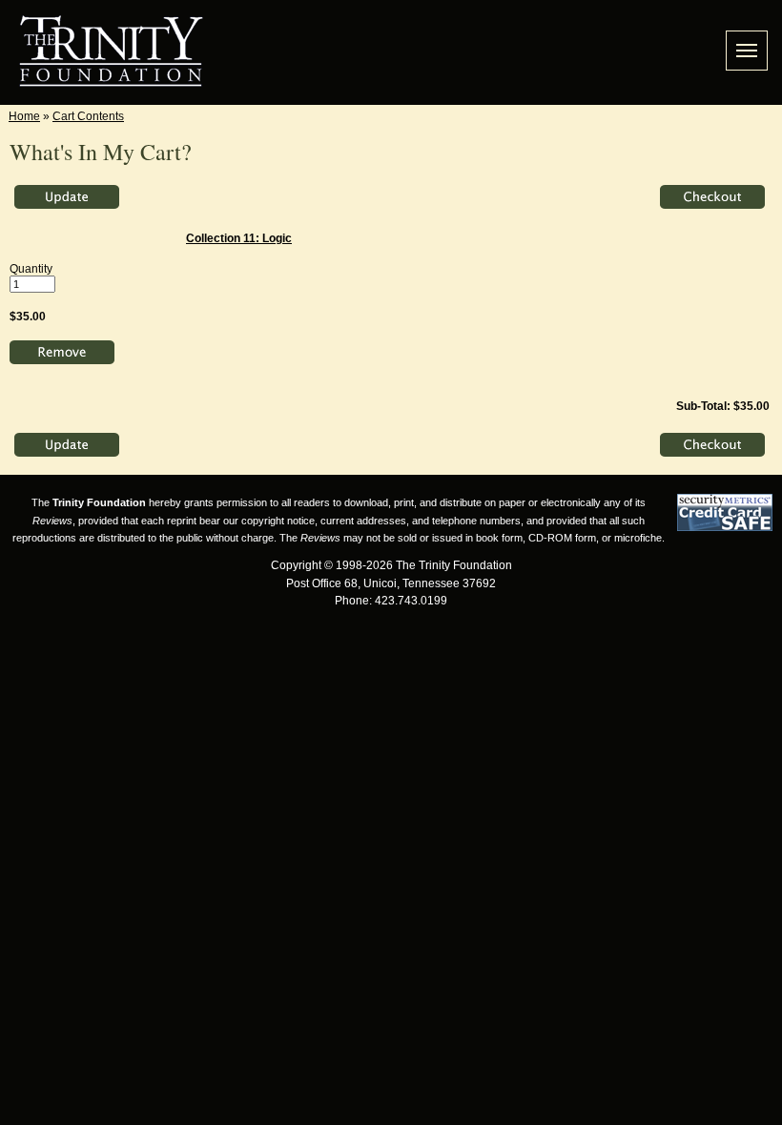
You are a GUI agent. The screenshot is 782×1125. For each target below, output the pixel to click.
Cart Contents (88, 116)
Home (24, 116)
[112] (62, 353)
